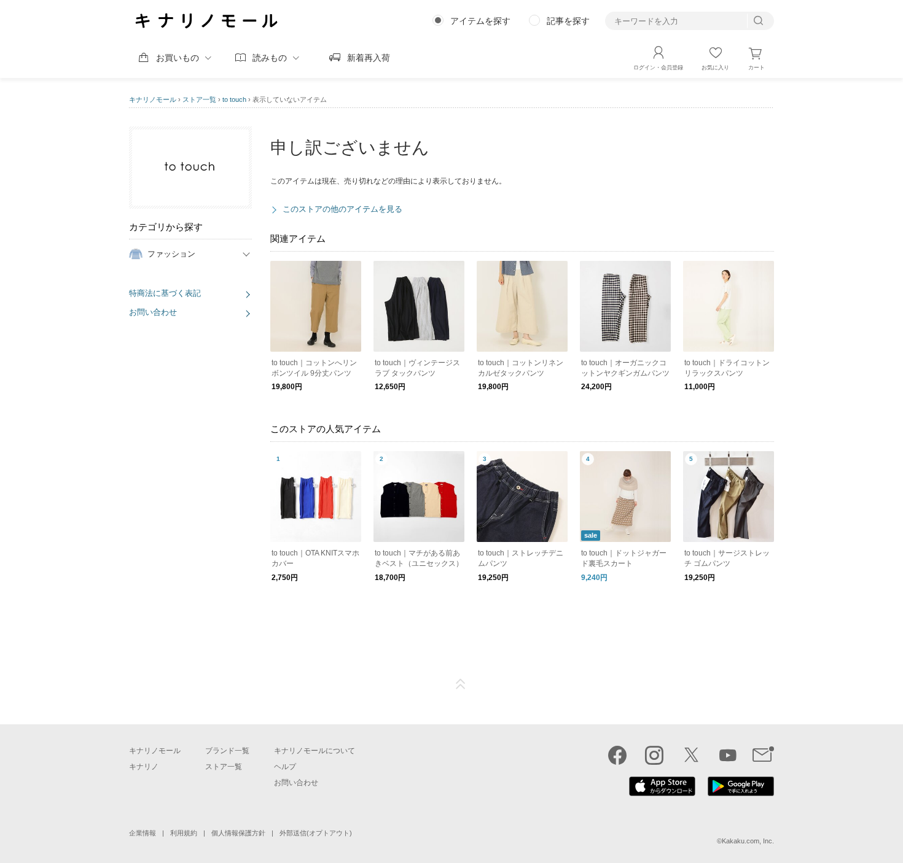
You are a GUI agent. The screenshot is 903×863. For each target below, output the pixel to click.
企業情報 (142, 833)
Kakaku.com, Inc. (748, 841)
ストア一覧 (199, 99)
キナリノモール (152, 99)
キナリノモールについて (314, 750)
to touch (234, 99)
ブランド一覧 (227, 750)
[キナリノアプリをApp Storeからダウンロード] (662, 793)
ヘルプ (285, 766)
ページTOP (461, 684)
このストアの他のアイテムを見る (342, 209)
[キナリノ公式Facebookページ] (617, 755)
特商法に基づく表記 (165, 293)
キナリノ (143, 766)
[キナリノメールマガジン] (763, 755)
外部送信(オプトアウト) (316, 833)
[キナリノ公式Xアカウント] (691, 755)
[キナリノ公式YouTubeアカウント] (728, 755)
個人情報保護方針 (238, 833)
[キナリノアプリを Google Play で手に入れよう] (741, 793)
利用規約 (183, 833)
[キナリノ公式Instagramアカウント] (654, 755)
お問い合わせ (153, 312)
